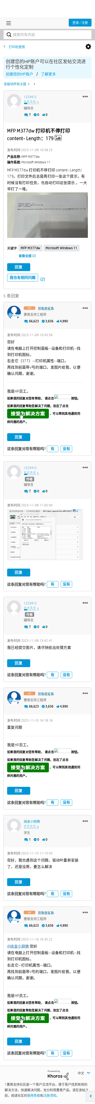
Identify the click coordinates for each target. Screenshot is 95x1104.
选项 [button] (88, 47)
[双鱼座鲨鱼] (14, 312)
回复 (19, 267)
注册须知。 (51, 1095)
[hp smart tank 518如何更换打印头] (29, 84)
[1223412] (14, 101)
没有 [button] (66, 448)
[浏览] (7, 23)
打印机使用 (17, 47)
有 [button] (52, 448)
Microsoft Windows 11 (61, 248)
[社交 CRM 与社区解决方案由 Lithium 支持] (58, 1075)
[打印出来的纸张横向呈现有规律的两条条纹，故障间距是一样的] (34, 84)
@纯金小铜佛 (18, 946)
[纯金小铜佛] (14, 825)
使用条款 (33, 1095)
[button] (85, 96)
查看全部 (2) (27, 256)
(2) (42, 279)
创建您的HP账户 (19, 74)
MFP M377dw (30, 248)
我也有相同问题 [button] (23, 277)
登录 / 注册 (80, 23)
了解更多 (48, 74)
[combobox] (47, 34)
